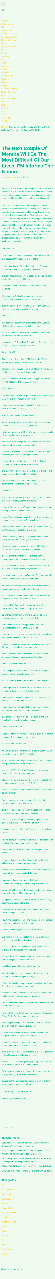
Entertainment (7, 30)
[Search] (50, 1127)
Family (4, 33)
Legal (3, 43)
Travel (4, 69)
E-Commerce (7, 24)
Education (5, 27)
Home (4, 127)
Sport (3, 63)
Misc (3, 50)
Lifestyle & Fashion (9, 46)
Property (5, 56)
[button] (3, 3)
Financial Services (9, 37)
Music (4, 53)
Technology (6, 66)
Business (5, 21)
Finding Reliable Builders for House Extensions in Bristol (26, 1166)
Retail (3, 59)
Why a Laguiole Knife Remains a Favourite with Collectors (27, 1171)
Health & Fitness (8, 40)
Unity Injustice (10, 177)
